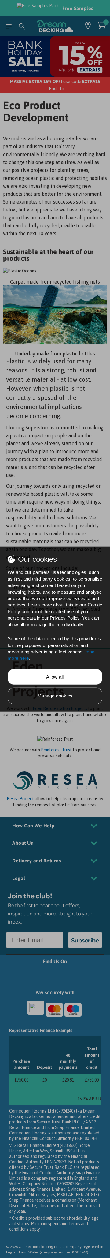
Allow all (55, 676)
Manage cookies (55, 695)
